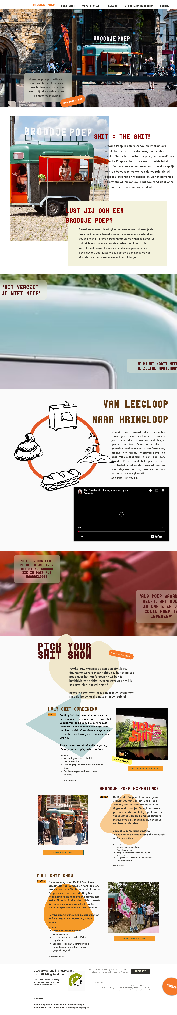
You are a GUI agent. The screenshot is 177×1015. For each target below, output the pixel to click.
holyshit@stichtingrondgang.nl (71, 1007)
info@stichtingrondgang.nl (69, 1004)
